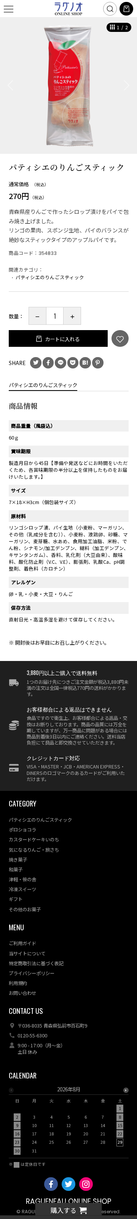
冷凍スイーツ (22, 889)
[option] (68, 85)
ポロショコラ (22, 829)
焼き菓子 (18, 859)
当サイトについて (27, 953)
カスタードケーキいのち (34, 839)
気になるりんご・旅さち (34, 849)
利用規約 (18, 983)
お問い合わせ (22, 993)
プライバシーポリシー (31, 973)
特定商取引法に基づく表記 (36, 963)
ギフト (15, 899)
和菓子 (15, 869)
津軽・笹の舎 (22, 879)
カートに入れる (62, 339)
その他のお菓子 (25, 909)
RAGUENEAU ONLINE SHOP (68, 1201)
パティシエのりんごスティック (50, 277)
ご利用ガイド (22, 943)
